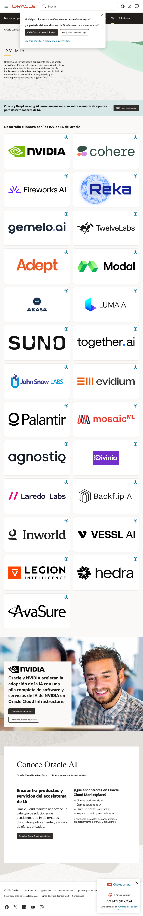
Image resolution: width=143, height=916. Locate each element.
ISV (112, 18)
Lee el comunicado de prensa (24, 719)
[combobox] (78, 6)
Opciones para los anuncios (90, 890)
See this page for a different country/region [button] (47, 41)
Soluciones (124, 18)
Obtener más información (22, 711)
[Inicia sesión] (130, 6)
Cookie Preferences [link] (64, 890)
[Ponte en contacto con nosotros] (137, 6)
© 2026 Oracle (11, 890)
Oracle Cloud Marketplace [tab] (32, 775)
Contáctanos (78, 895)
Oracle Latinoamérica (15, 29)
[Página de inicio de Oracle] (23, 6)
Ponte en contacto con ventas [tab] (69, 775)
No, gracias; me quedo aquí (74, 32)
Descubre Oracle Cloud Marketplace (35, 836)
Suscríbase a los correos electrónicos (21, 895)
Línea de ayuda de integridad (55, 895)
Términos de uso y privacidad (38, 890)
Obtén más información (126, 108)
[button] (6, 6)
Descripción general (14, 18)
